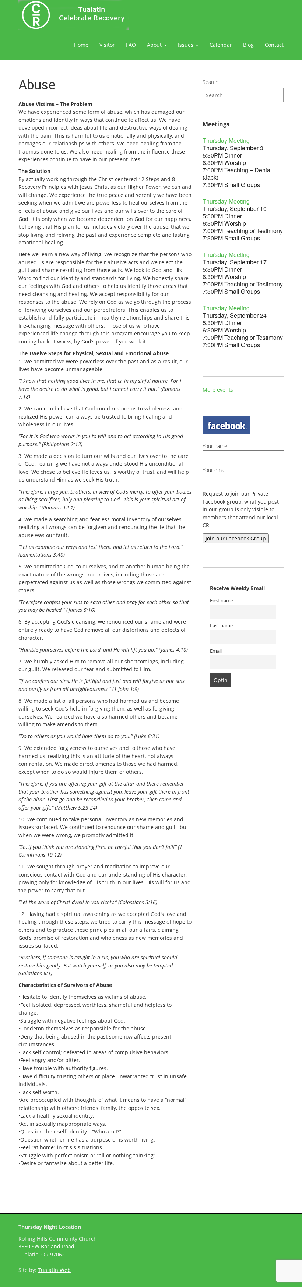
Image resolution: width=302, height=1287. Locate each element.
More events (218, 389)
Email (216, 651)
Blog (248, 44)
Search (210, 81)
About (155, 44)
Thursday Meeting (226, 140)
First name (221, 600)
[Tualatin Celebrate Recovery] (73, 15)
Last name (221, 626)
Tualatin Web (54, 1269)
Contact (274, 44)
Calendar (221, 44)
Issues (186, 44)
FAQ (131, 44)
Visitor (107, 44)
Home (81, 44)
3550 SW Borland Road (46, 1246)
